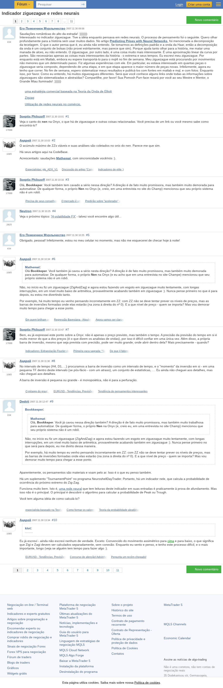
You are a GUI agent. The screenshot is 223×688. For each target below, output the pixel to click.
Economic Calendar (177, 638)
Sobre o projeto (122, 604)
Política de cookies (147, 682)
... (65, 21)
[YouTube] (187, 653)
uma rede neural (70, 488)
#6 (53, 259)
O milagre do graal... (37, 391)
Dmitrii (24, 401)
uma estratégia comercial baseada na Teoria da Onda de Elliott (68, 91)
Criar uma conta (199, 4)
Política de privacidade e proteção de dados (128, 640)
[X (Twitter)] (180, 653)
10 (107, 570)
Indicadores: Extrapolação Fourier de (47, 351)
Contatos (118, 653)
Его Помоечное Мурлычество (42, 28)
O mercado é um (71, 201)
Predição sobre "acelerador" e (103, 201)
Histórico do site (122, 610)
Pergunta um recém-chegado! (128, 557)
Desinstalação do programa (78, 671)
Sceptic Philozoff (32, 116)
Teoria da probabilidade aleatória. (119, 509)
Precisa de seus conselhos (41, 201)
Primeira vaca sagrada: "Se (89, 351)
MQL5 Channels (175, 624)
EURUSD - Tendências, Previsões (74, 391)
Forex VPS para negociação (26, 652)
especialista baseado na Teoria (44, 509)
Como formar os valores (81, 509)
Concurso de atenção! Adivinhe (88, 557)
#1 (67, 116)
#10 (54, 520)
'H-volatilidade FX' (63, 216)
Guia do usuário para (74, 633)
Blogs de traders (18, 662)
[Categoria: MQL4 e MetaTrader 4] (8, 21)
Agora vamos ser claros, (110, 319)
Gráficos (13, 668)
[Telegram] (173, 653)
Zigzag (29, 97)
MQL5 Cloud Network (74, 650)
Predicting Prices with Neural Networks (138, 41)
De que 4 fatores (119, 351)
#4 (54, 211)
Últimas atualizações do (75, 615)
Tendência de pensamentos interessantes (122, 391)
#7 (67, 329)
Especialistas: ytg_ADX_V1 (41, 169)
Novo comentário (206, 20)
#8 (53, 361)
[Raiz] (3, 21)
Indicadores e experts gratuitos (28, 613)
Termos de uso (122, 615)
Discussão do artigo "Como (78, 169)
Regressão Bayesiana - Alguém (72, 319)
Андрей (25, 140)
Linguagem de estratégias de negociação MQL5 (79, 642)
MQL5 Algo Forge (71, 655)
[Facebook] (166, 653)
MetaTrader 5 (173, 604)
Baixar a (74, 661)
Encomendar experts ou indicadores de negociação (25, 630)
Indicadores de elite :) (111, 169)
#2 (53, 140)
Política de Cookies (125, 648)
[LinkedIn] (194, 653)
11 (71, 21)
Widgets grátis (17, 673)
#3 (67, 179)
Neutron (26, 211)
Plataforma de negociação (77, 606)
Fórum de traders (19, 657)
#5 (88, 235)
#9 (51, 401)
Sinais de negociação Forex (26, 646)
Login (179, 4)
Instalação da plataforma (76, 666)
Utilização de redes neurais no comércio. (53, 104)
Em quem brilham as (37, 319)
